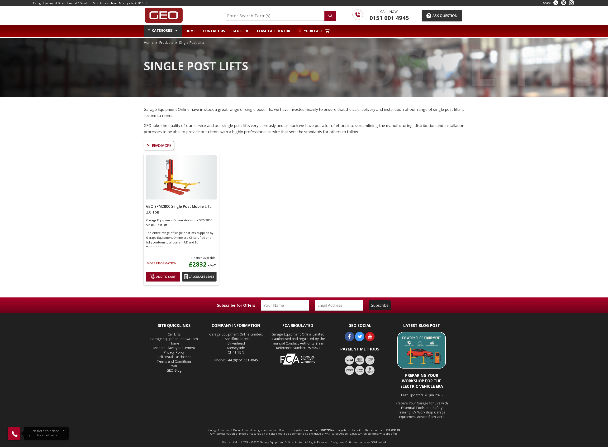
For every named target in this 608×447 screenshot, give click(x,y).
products (166, 42)
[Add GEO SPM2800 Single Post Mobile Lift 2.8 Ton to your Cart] (163, 281)
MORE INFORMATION (161, 263)
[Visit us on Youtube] (370, 340)
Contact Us (214, 31)
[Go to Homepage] (164, 14)
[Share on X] (555, 3)
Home (190, 31)
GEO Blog (241, 31)
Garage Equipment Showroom (174, 338)
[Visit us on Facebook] (349, 340)
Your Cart (311, 31)
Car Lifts (174, 334)
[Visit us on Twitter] (359, 340)
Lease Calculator (273, 31)
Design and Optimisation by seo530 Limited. (359, 442)
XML (235, 442)
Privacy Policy (174, 352)
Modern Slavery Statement (174, 347)
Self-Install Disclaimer (174, 357)
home (148, 42)
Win (174, 366)
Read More (159, 145)
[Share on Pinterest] (563, 3)
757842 (312, 347)
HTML (245, 442)
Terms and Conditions (174, 361)
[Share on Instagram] (571, 3)
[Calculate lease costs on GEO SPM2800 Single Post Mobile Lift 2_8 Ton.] (199, 281)
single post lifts (191, 42)
